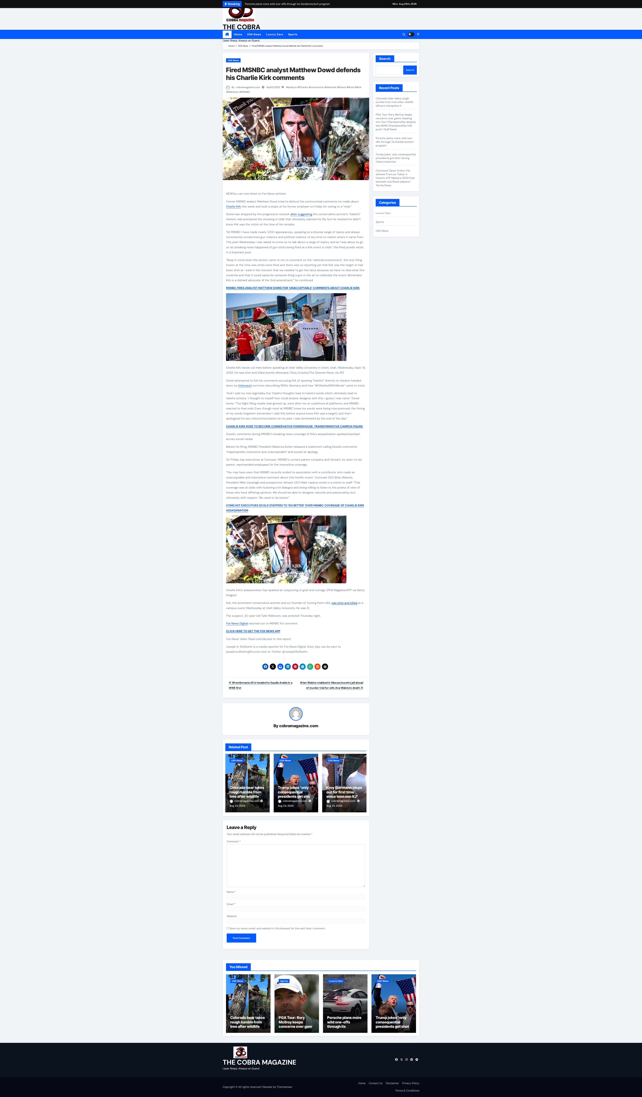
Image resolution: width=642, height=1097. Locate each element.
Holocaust (245, 385)
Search (385, 59)
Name (231, 892)
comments (317, 87)
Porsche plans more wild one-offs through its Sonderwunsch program (395, 141)
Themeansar (284, 1087)
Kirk (359, 87)
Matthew (233, 92)
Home (238, 34)
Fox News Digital (237, 623)
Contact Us (376, 1083)
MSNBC (245, 92)
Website (232, 916)
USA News (254, 34)
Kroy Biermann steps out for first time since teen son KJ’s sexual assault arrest (344, 794)
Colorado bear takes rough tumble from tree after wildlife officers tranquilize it (247, 794)
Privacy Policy (410, 1083)
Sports (293, 34)
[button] (418, 34)
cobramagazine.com (248, 87)
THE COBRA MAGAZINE (259, 1062)
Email (231, 904)
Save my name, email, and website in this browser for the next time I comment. (277, 928)
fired (351, 87)
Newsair (268, 1087)
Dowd (342, 87)
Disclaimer (392, 1083)
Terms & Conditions (407, 1090)
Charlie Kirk (233, 206)
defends (331, 87)
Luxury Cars (274, 34)
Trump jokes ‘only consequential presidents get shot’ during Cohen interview (295, 796)
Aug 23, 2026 (334, 805)
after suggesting (301, 214)
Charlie (303, 87)
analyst (292, 87)
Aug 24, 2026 (237, 805)
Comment (234, 841)
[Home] (227, 34)
